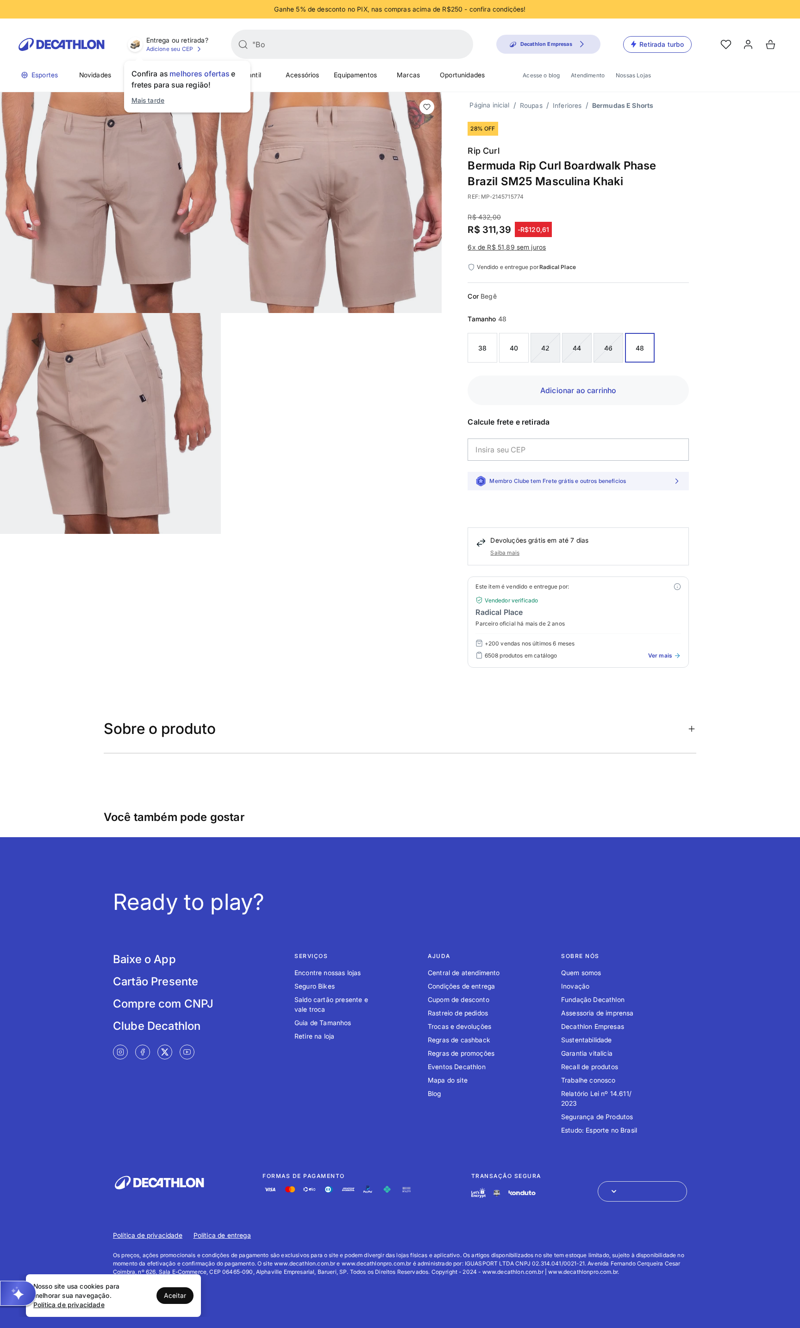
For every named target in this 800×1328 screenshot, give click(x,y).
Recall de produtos (589, 1067)
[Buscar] (243, 44)
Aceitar (175, 1295)
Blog (434, 1093)
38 (482, 348)
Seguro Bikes (314, 986)
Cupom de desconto (458, 999)
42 (545, 348)
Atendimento (588, 75)
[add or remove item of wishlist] (426, 107)
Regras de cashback (459, 1040)
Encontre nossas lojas (327, 973)
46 (608, 348)
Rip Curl (483, 151)
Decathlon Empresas (592, 1026)
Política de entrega (222, 1235)
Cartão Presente (155, 981)
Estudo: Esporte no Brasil (599, 1130)
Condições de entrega (461, 986)
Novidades (95, 75)
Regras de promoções (461, 1053)
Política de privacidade (147, 1235)
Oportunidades (462, 75)
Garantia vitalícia (586, 1053)
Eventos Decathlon (457, 1067)
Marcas (408, 75)
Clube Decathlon (156, 1026)
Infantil (250, 75)
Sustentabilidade (586, 1040)
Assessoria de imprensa (597, 1013)
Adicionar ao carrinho (578, 390)
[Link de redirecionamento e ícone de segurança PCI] (496, 1193)
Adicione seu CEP (170, 48)
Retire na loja (314, 1036)
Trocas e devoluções (459, 1026)
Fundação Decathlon (593, 999)
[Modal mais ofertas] (677, 587)
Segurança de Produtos (597, 1117)
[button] (18, 1293)
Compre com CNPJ (163, 1003)
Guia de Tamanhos (322, 1023)
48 (640, 348)
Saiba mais (504, 552)
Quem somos (581, 973)
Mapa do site (448, 1080)
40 (514, 348)
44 (577, 348)
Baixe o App (144, 959)
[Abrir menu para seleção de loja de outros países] (642, 1191)
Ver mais (660, 655)
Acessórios (302, 75)
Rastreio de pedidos (458, 1013)
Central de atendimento (464, 973)
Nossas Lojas (633, 75)
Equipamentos (355, 75)
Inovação (575, 986)
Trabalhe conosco (588, 1080)
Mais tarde (148, 100)
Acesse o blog (541, 75)
